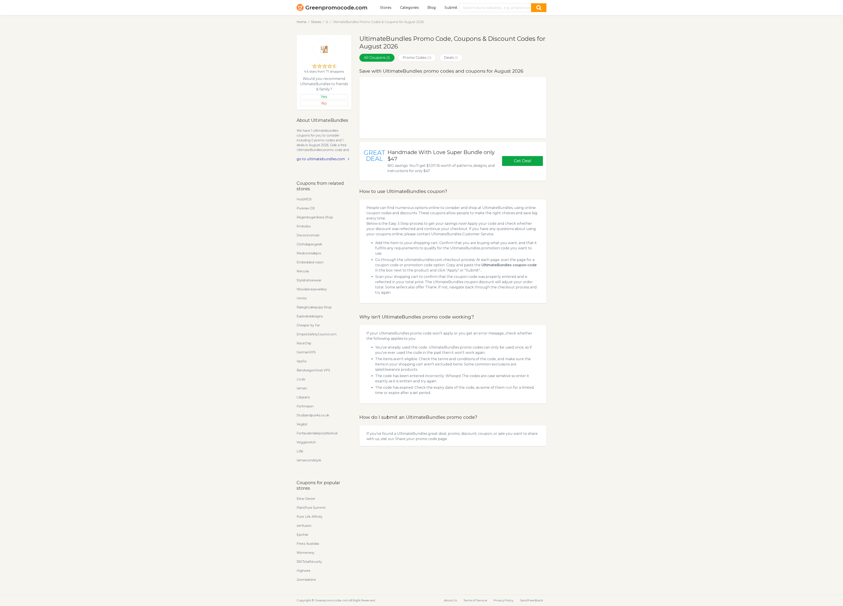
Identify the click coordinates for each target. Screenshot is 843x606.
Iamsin (302, 388)
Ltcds (301, 379)
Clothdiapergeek (309, 244)
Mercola (303, 271)
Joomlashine (306, 580)
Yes (324, 96)
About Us (450, 600)
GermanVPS (306, 352)
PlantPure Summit (311, 508)
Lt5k (300, 451)
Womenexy (305, 553)
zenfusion (304, 526)
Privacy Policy (503, 600)
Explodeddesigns (310, 316)
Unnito (302, 298)
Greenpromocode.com (336, 7)
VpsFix (301, 361)
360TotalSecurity (309, 562)
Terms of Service (475, 600)
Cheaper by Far (308, 325)
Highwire (303, 571)
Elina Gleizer (306, 499)
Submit (451, 7)
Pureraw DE (306, 208)
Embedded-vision (310, 262)
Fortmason (305, 406)
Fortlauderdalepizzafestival (317, 433)
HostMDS (304, 199)
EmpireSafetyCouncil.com (317, 334)
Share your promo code (416, 439)
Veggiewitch (306, 442)
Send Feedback (531, 600)
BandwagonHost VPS (313, 370)
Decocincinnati (308, 235)
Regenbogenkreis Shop (315, 217)
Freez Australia (308, 544)
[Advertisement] (452, 107)
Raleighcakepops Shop (314, 307)
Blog (431, 7)
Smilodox (304, 226)
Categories (409, 7)
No (324, 103)
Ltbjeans (303, 397)
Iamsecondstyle (309, 460)
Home (301, 22)
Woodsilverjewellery (312, 289)
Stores (385, 7)
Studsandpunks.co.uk (313, 415)
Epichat (302, 535)
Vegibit (302, 424)
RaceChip (304, 343)
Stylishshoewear (309, 280)
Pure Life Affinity (309, 517)
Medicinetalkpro (309, 253)
